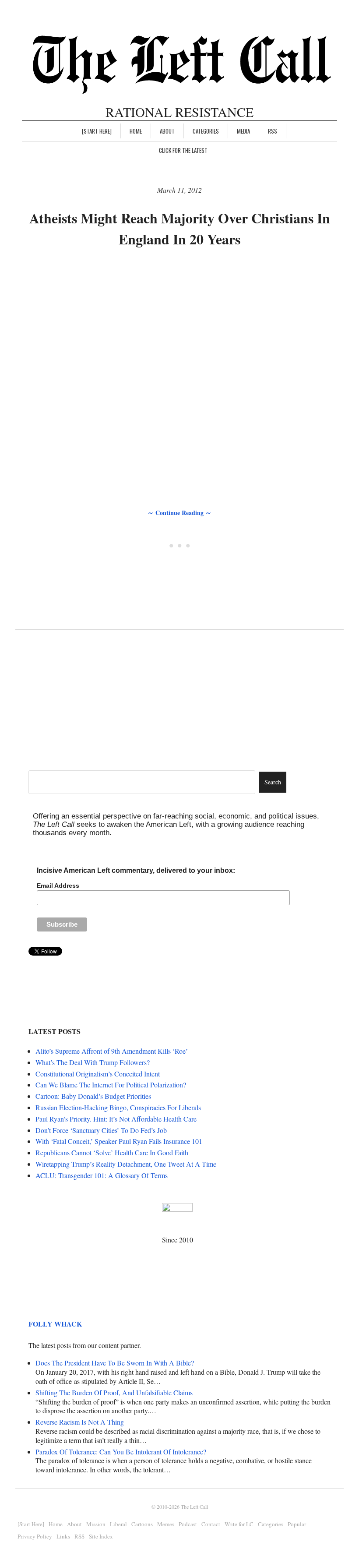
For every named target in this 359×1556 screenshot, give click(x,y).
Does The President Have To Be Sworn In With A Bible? (114, 1362)
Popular (297, 1524)
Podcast (188, 1524)
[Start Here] (97, 131)
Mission (96, 1524)
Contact (210, 1524)
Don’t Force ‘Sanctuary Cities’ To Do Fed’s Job (101, 1130)
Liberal (118, 1524)
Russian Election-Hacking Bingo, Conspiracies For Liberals (118, 1107)
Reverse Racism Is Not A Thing (79, 1421)
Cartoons (142, 1524)
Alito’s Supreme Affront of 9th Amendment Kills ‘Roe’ (111, 1050)
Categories (206, 131)
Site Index (101, 1536)
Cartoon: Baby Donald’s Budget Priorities (93, 1096)
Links (63, 1536)
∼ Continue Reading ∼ (179, 512)
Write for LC (239, 1524)
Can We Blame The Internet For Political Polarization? (110, 1084)
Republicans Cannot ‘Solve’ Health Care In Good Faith (111, 1152)
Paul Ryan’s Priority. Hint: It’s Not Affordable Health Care (116, 1118)
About (167, 131)
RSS (272, 131)
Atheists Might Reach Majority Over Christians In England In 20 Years (179, 228)
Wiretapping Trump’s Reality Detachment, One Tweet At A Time (125, 1163)
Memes (165, 1524)
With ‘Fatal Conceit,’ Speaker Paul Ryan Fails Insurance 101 (118, 1141)
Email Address (58, 885)
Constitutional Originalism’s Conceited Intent (97, 1073)
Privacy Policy (35, 1536)
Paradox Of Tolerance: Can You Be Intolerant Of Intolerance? (120, 1451)
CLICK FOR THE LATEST (183, 150)
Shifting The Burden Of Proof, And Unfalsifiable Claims (114, 1392)
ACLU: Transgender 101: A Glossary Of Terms (101, 1175)
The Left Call (194, 1506)
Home (136, 131)
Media (243, 131)
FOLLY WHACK (55, 1324)
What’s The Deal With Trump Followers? (92, 1062)
